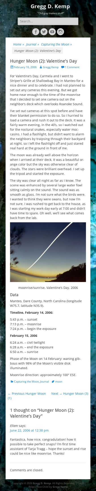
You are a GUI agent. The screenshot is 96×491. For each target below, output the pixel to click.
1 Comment (72, 67)
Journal (32, 44)
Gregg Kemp (50, 67)
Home (18, 44)
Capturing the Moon (56, 44)
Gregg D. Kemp (50, 6)
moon (58, 381)
